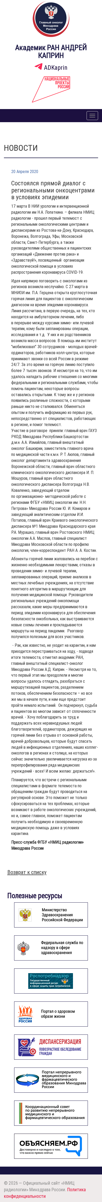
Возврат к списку (27, 872)
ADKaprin (54, 67)
